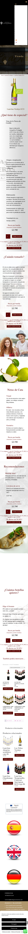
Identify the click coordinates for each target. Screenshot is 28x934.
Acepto (14, 919)
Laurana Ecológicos (9, 75)
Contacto (18, 38)
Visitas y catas (20, 31)
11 (17, 720)
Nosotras (19, 10)
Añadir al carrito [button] (8, 688)
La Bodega (20, 13)
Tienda (17, 29)
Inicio (17, 6)
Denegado (14, 924)
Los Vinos (18, 19)
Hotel (17, 33)
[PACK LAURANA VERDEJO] (14, 580)
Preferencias (14, 928)
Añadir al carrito (17, 236)
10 (15, 720)
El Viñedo (19, 15)
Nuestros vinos (21, 21)
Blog (17, 36)
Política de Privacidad (15, 931)
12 (20, 720)
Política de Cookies (6, 931)
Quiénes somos (20, 8)
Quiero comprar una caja (14, 247)
